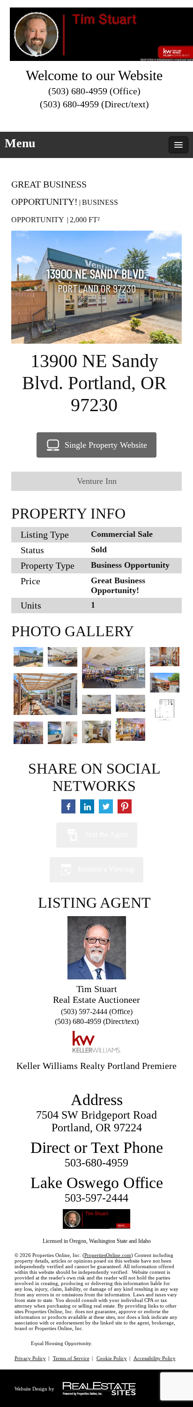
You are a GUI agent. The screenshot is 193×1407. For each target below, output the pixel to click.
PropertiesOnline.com (107, 1255)
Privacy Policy (30, 1358)
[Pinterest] (119, 118)
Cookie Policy (111, 1358)
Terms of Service (71, 1358)
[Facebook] (86, 118)
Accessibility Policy (155, 1358)
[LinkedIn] (103, 118)
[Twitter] (69, 118)
